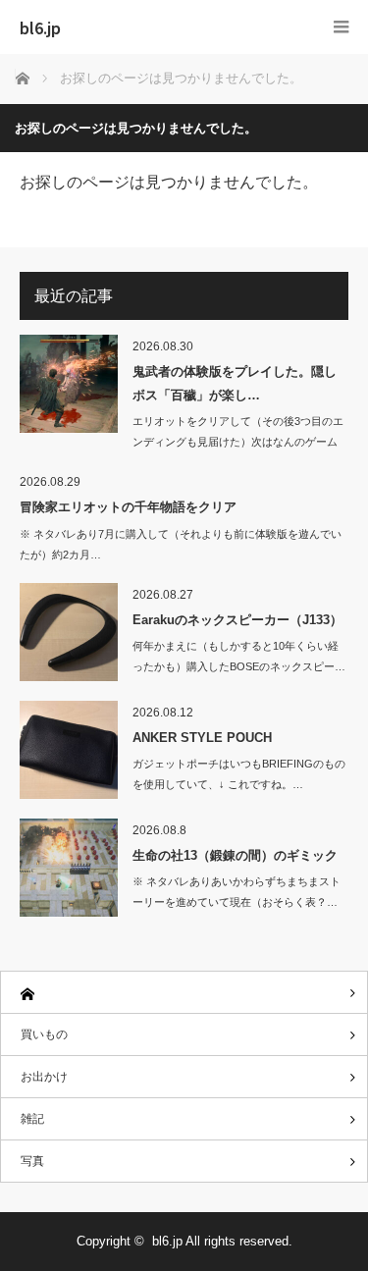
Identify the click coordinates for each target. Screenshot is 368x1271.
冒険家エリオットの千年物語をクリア (128, 507)
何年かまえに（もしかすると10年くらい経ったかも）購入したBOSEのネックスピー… (238, 656)
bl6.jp (40, 27)
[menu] (341, 27)
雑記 (32, 1119)
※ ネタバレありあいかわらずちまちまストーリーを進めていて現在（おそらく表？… (236, 891)
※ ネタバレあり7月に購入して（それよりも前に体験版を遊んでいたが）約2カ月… (181, 544)
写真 (32, 1161)
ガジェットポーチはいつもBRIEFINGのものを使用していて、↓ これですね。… (238, 774)
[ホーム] (184, 993)
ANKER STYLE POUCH (202, 737)
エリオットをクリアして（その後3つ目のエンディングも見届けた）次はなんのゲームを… (237, 441)
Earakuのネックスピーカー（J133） (237, 619)
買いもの (44, 1034)
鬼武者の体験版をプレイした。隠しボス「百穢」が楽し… (234, 382)
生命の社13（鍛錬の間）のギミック (235, 855)
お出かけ (44, 1077)
